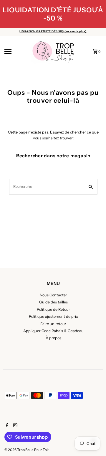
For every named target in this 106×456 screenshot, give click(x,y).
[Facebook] (6, 426)
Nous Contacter (53, 295)
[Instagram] (14, 426)
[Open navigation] (15, 51)
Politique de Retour (53, 309)
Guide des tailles (53, 302)
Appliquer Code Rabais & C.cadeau (53, 331)
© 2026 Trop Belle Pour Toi (26, 449)
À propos (53, 338)
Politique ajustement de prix (53, 316)
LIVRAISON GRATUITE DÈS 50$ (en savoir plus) (52, 31)
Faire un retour (53, 324)
